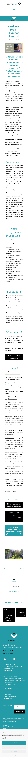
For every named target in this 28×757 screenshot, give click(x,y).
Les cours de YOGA (9, 664)
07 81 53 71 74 (8, 651)
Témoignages (8, 698)
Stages (17, 39)
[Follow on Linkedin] (5, 659)
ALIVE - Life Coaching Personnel (13, 678)
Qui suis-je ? (7, 694)
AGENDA (11, 39)
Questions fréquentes (10, 696)
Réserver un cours (9, 668)
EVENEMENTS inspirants (11, 688)
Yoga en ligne (8, 670)
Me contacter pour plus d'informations (14, 505)
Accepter (14, 742)
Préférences (14, 751)
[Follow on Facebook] (9, 659)
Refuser (14, 747)
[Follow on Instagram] (14, 659)
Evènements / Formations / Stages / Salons (8, 615)
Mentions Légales (14, 755)
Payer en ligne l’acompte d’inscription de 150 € (14, 516)
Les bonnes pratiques (21, 612)
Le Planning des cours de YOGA (13, 666)
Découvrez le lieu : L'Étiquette (13, 356)
